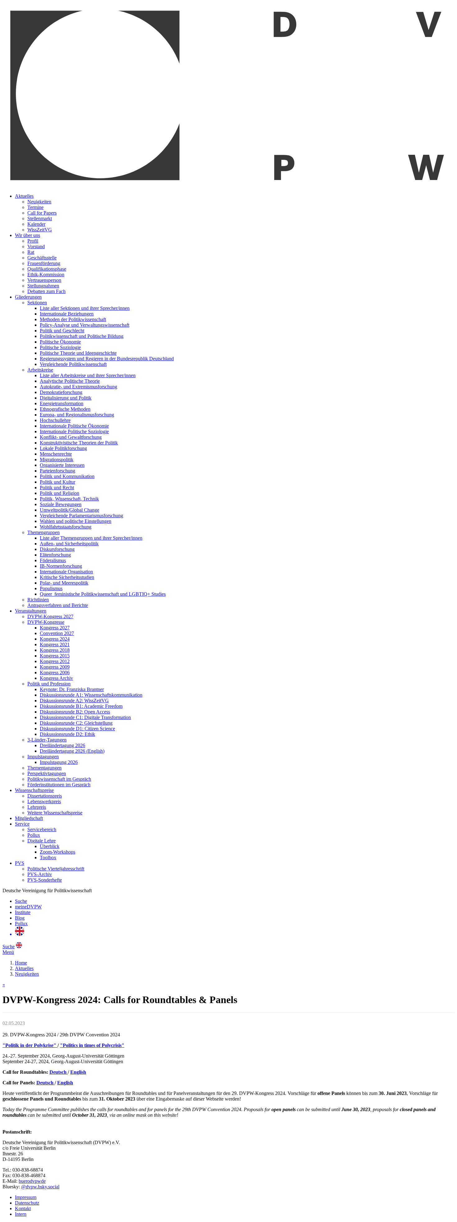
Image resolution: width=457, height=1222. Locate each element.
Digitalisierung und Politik (65, 397)
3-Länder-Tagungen (47, 739)
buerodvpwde (32, 1181)
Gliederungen (28, 297)
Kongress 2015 (55, 655)
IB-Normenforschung (61, 566)
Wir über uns (27, 235)
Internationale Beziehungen (67, 313)
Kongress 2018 (55, 650)
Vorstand (36, 246)
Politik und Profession (49, 683)
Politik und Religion (59, 493)
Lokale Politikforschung (63, 448)
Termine (35, 207)
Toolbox (48, 857)
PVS (19, 863)
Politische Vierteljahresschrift (55, 868)
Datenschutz (27, 1202)
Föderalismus (53, 560)
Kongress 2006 (55, 672)
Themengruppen (43, 532)
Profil (32, 241)
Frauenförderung (43, 263)
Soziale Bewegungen (60, 504)
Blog (20, 918)
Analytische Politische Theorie (70, 381)
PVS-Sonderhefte (44, 880)
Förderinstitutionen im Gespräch (58, 784)
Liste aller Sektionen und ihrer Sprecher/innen (85, 308)
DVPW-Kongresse (45, 622)
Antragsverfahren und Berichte (57, 605)
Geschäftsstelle (42, 257)
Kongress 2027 (55, 627)
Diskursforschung (57, 549)
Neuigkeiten (39, 201)
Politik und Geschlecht (62, 330)
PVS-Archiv (39, 874)
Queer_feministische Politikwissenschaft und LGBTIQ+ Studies (103, 594)
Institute (22, 912)
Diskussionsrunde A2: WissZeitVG (74, 700)
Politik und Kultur (57, 482)
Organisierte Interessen (62, 465)
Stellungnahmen (43, 285)
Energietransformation (61, 403)
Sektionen (37, 302)
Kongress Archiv (56, 678)
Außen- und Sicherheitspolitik (69, 543)
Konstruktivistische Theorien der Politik (79, 442)
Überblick (49, 846)
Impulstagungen (43, 756)
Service (22, 824)
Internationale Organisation (66, 571)
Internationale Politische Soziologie (74, 431)
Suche (21, 901)
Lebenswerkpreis (44, 801)
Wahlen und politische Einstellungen (75, 521)
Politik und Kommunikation (67, 476)
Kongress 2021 (55, 644)
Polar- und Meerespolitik (64, 582)
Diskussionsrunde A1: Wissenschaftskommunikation (91, 695)
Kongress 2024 (55, 639)
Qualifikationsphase (46, 269)
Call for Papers (42, 213)
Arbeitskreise (40, 369)
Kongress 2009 (55, 667)
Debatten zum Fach (46, 291)
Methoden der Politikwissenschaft (73, 319)
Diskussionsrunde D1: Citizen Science (77, 728)
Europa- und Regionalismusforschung (77, 414)
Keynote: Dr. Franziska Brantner (72, 689)
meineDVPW (28, 906)
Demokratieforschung (61, 392)
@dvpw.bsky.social (40, 1186)
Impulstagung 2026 (59, 762)
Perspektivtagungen (46, 773)
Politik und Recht (57, 487)
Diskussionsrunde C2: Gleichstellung (76, 723)
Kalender (36, 224)
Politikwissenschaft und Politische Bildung (81, 336)
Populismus (51, 588)
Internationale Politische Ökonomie (74, 426)
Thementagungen (44, 767)
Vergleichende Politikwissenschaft (73, 364)
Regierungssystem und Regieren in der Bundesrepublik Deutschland (107, 358)
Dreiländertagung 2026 (62, 745)
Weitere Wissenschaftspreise (54, 812)
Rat (30, 252)
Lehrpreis (36, 807)
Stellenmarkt (39, 218)
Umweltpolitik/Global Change (69, 510)
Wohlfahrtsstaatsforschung (65, 526)
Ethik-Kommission (45, 274)
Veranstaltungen (30, 610)
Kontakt (23, 1208)
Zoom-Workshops (57, 852)
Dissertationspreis (44, 795)
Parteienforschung (57, 470)
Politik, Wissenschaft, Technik (69, 498)
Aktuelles (24, 196)
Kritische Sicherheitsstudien (67, 577)
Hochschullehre (55, 420)
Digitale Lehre (41, 840)
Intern (20, 1214)
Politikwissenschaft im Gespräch (59, 779)
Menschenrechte (56, 454)
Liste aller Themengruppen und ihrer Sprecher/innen (91, 538)
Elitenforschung (55, 554)
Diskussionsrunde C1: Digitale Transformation (85, 717)
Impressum (25, 1197)
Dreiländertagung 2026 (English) (72, 751)
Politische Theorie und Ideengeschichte (78, 353)
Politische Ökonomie (60, 341)
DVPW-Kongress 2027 (50, 616)
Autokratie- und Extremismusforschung (78, 386)
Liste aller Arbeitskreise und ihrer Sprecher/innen (88, 375)
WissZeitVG (39, 229)
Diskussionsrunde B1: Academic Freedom (81, 706)
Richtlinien (38, 599)
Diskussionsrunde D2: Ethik (67, 734)
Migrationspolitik (56, 459)
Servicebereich (41, 829)
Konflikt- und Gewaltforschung (71, 437)
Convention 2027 (57, 633)
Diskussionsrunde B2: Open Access (75, 711)
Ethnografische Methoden (65, 409)
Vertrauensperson (44, 280)
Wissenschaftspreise (34, 790)
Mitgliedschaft (29, 818)
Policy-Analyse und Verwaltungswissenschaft (84, 325)
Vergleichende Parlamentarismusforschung (81, 515)
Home (21, 962)
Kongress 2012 (55, 661)
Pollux (33, 835)
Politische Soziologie (60, 347)
